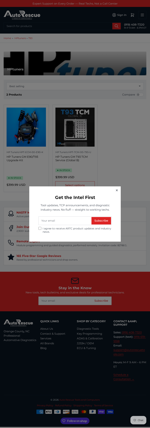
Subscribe (101, 220)
